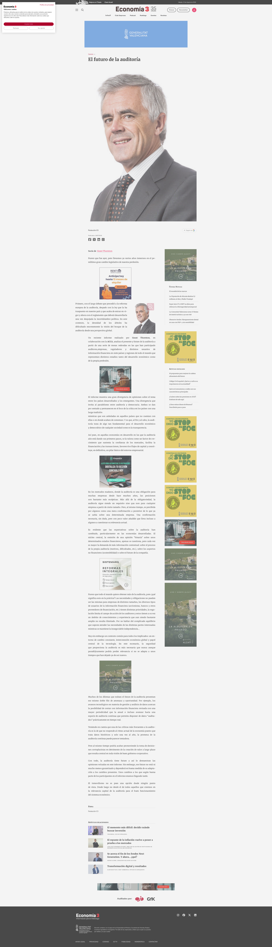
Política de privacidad (47, 5)
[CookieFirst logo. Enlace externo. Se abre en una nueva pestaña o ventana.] (10, 7)
